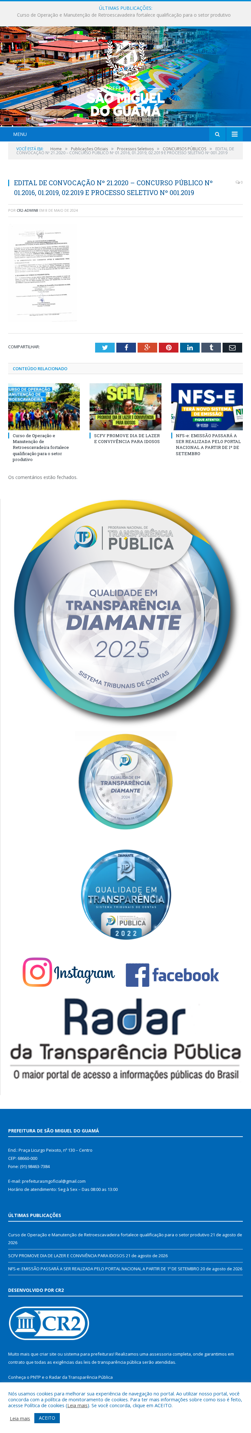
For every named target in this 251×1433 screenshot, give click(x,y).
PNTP (35, 1377)
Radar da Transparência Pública (81, 1377)
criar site (48, 1354)
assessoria (160, 1354)
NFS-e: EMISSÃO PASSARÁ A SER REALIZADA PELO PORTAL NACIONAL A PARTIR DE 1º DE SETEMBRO (208, 444)
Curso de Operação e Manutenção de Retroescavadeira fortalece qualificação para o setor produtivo (41, 447)
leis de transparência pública (112, 1362)
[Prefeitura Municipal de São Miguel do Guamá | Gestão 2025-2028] (126, 77)
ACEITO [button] (47, 1418)
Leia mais (77, 1405)
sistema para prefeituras (88, 1354)
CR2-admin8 (27, 210)
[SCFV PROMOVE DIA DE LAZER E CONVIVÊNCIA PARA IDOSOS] (125, 406)
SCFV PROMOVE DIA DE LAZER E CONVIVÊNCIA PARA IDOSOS (124, 15)
